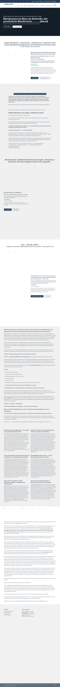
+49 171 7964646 (46, 1)
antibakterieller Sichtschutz (48, 446)
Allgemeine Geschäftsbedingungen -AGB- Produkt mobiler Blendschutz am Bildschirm (20, 684)
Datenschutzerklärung (36, 684)
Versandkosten (47, 684)
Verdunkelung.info (52, 466)
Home (18, 5)
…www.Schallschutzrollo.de (35, 125)
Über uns (25, 5)
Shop (22, 5)
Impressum (5, 684)
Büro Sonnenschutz (13, 685)
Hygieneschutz (31, 5)
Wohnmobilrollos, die (37, 365)
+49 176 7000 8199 (53, 1)
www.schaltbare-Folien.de (22, 596)
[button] (43, 5)
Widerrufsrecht (42, 684)
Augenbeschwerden (7, 437)
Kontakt (36, 5)
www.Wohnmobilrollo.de (25, 598)
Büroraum (6, 409)
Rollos (50, 437)
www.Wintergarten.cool (42, 601)
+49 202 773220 (31, 611)
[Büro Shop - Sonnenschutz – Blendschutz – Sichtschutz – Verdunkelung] (9, 5)
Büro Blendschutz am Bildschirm (13, 433)
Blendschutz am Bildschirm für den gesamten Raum (20, 356)
